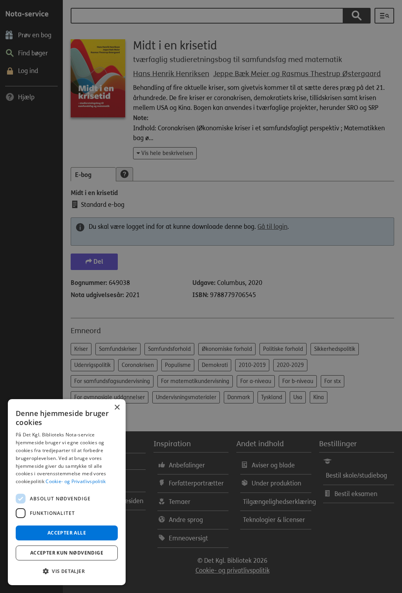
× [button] (117, 408)
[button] (67, 571)
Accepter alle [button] (67, 532)
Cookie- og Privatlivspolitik (76, 481)
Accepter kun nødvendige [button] (66, 552)
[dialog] (67, 492)
